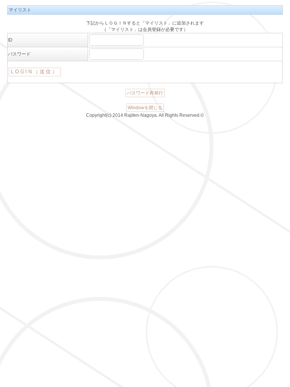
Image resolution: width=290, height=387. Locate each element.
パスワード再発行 (145, 93)
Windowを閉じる (145, 107)
